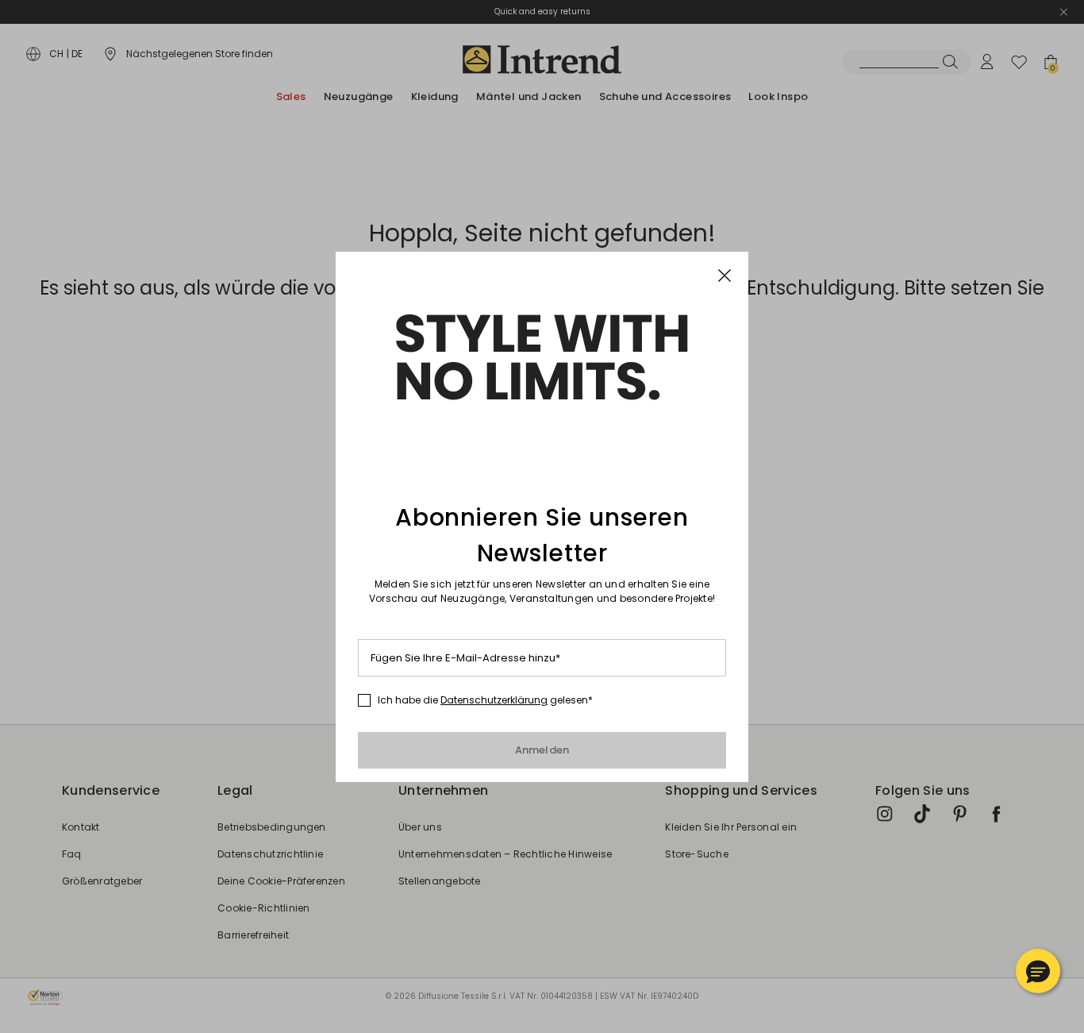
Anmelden (542, 749)
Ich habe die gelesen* (485, 700)
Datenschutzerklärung (494, 700)
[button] (1038, 971)
